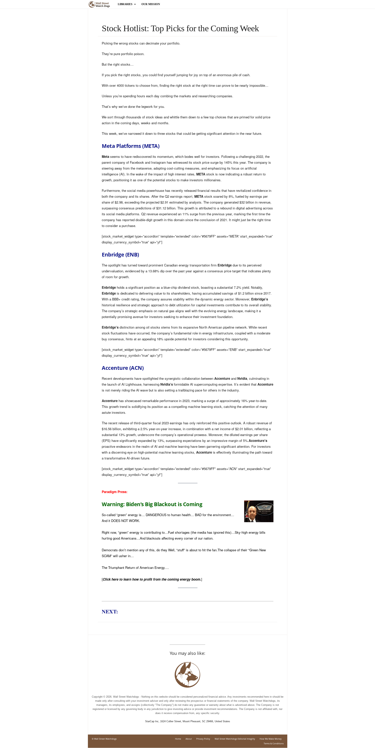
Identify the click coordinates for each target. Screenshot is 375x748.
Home (178, 738)
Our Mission (150, 4)
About (189, 738)
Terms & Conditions (274, 743)
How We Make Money (271, 738)
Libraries (125, 4)
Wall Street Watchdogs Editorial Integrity (235, 738)
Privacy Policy (203, 738)
